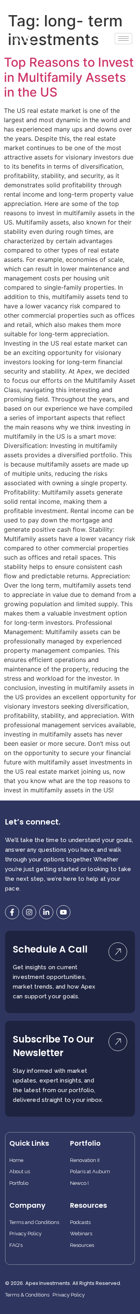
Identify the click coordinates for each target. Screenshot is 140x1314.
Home (16, 1160)
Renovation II (85, 1160)
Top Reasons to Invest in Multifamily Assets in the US (69, 77)
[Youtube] (63, 912)
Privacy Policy (25, 1234)
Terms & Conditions (27, 1295)
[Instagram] (29, 912)
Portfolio (18, 1183)
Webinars (81, 1234)
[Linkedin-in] (46, 912)
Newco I (79, 1183)
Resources (82, 1245)
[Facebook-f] (12, 912)
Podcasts (80, 1222)
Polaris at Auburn (90, 1172)
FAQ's (16, 1245)
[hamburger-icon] (123, 38)
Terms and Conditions (34, 1222)
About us (19, 1172)
